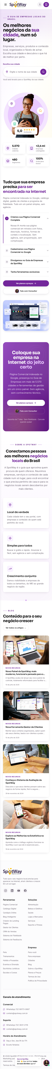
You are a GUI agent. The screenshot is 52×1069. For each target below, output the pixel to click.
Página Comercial (10, 904)
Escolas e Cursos (10, 972)
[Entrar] (39, 4)
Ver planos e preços (24, 283)
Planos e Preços (34, 972)
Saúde (30, 913)
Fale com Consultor (28, 291)
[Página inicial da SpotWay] (18, 5)
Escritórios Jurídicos (11, 968)
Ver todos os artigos (16, 628)
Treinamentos (8, 956)
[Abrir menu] (5, 4)
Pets (5, 952)
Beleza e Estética (35, 909)
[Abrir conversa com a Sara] (46, 1062)
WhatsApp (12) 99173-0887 (18, 1009)
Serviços (31, 921)
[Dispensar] (39, 1058)
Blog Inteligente (9, 917)
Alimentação (33, 904)
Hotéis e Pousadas (10, 960)
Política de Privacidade (37, 981)
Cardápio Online (9, 913)
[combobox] (24, 71)
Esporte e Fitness (35, 925)
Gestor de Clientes (10, 927)
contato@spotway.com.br (17, 1013)
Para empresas (34, 956)
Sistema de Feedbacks (12, 939)
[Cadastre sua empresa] (46, 4)
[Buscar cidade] (43, 72)
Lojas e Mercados (35, 917)
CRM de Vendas (9, 931)
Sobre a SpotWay (35, 968)
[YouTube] (18, 890)
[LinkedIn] (12, 890)
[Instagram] (5, 890)
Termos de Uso (34, 977)
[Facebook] (25, 890)
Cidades (31, 960)
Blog (30, 964)
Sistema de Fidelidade (12, 935)
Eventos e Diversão (11, 964)
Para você (32, 952)
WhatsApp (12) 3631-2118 (17, 1025)
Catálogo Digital (9, 909)
